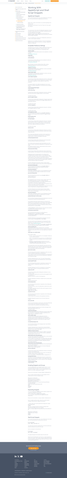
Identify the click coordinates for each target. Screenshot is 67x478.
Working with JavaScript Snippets (21, 19)
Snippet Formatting (18, 15)
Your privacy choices (49, 472)
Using (23, 3)
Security (24, 472)
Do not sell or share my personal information (20, 474)
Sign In (16, 467)
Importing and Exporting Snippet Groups (21, 37)
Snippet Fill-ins (18, 13)
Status (26, 472)
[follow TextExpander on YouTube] (21, 456)
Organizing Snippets (18, 33)
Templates (16, 463)
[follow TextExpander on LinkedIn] (16, 456)
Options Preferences (33, 70)
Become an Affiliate (46, 462)
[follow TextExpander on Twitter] (18, 456)
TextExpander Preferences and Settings (21, 39)
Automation (35, 466)
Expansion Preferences (33, 53)
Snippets (26, 3)
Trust (28, 472)
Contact (25, 466)
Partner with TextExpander (47, 463)
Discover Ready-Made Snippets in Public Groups (21, 9)
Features (16, 466)
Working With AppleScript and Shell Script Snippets (21, 21)
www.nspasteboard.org (31, 66)
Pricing (16, 462)
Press (44, 466)
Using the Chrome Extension (19, 40)
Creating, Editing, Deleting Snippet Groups (20, 32)
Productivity (35, 462)
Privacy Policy (16, 472)
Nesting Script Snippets (20, 22)
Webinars (25, 462)
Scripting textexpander (31, 3)
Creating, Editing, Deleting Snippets (20, 12)
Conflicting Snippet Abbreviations (20, 25)
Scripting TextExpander (19, 18)
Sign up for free (33, 448)
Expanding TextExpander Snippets (20, 14)
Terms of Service (20, 472)
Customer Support (36, 463)
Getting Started (26, 463)
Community (26, 467)
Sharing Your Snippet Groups (19, 36)
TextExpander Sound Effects (20, 24)
